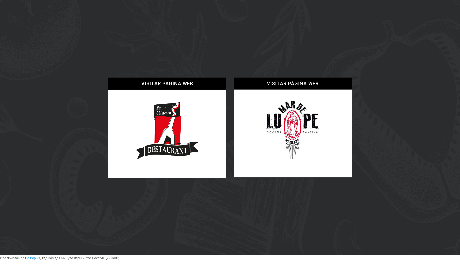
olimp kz (33, 258)
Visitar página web (167, 83)
